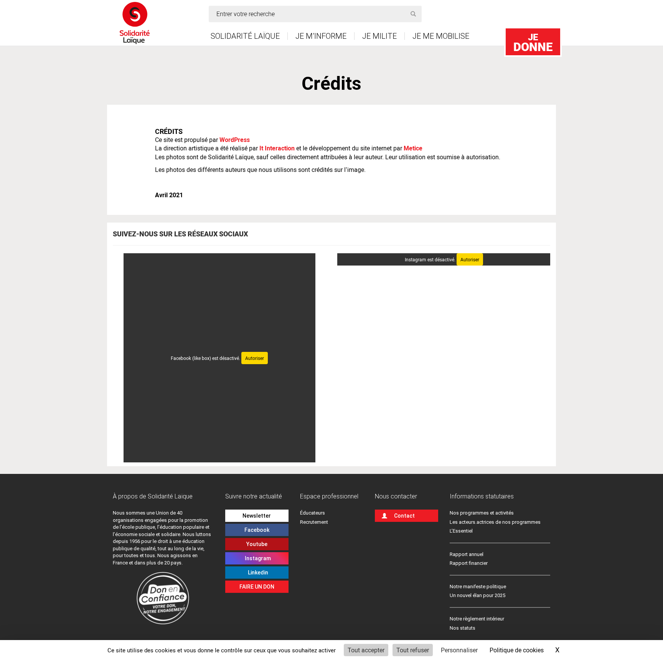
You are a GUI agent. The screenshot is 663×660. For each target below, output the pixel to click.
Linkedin (257, 572)
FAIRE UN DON (256, 587)
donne (532, 42)
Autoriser (254, 358)
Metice (413, 148)
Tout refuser (412, 650)
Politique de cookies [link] (517, 650)
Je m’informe (320, 36)
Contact (404, 516)
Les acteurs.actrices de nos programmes (495, 522)
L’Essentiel (461, 531)
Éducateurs (312, 513)
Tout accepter (366, 650)
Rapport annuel (466, 554)
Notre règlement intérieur (477, 619)
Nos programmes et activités (482, 513)
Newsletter (256, 516)
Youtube (256, 544)
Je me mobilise (440, 36)
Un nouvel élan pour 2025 (477, 595)
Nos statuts (462, 628)
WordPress (234, 139)
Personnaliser (459, 650)
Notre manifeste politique (478, 586)
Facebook (256, 530)
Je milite (379, 36)
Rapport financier (469, 563)
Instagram (256, 558)
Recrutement (314, 522)
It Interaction (277, 148)
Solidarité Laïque (245, 36)
